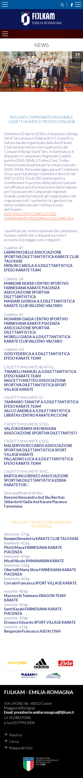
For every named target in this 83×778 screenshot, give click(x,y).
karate (9, 57)
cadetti (51, 57)
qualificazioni (30, 57)
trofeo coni (70, 57)
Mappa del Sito (21, 748)
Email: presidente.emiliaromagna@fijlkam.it (39, 712)
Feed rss (15, 735)
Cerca (14, 741)
